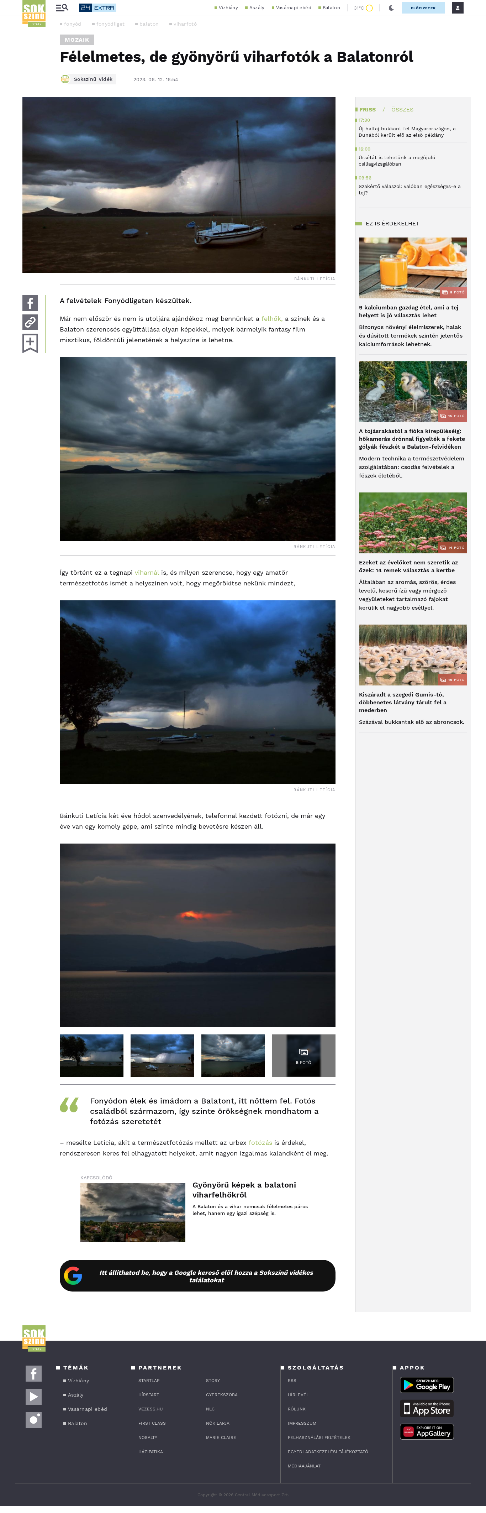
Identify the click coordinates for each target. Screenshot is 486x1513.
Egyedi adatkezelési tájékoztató (328, 1451)
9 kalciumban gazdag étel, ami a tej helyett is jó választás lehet (409, 311)
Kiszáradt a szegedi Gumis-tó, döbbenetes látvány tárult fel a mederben (403, 702)
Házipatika (150, 1451)
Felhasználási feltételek (319, 1437)
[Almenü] (62, 8)
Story (213, 1380)
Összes (402, 109)
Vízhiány (228, 7)
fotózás (260, 1142)
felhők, (272, 318)
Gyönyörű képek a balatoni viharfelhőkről (244, 1189)
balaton (149, 24)
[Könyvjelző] (30, 343)
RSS (292, 1380)
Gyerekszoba (222, 1394)
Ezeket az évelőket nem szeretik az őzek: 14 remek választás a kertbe (408, 566)
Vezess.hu (150, 1409)
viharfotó (185, 24)
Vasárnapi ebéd (293, 7)
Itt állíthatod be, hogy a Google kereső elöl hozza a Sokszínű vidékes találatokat (206, 1276)
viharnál (147, 572)
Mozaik (77, 39)
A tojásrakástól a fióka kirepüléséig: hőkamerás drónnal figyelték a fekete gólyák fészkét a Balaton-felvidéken (412, 439)
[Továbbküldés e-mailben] (30, 322)
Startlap (148, 1380)
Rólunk (297, 1409)
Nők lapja (217, 1423)
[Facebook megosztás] (30, 303)
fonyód (72, 24)
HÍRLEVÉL (298, 1394)
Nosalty (147, 1437)
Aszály (257, 7)
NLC (210, 1409)
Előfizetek (423, 8)
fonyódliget (110, 24)
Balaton (331, 7)
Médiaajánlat (304, 1466)
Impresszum (302, 1423)
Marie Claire (221, 1437)
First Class (152, 1423)
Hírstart (148, 1394)
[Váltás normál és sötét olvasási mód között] (391, 8)
